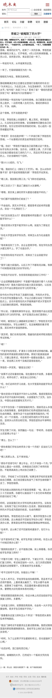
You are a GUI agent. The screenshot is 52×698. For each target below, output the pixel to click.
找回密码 (47, 10)
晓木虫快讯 (17, 28)
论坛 (14, 22)
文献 (22, 22)
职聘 (30, 22)
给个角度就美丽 (36, 667)
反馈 (29, 677)
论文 (38, 22)
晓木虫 (6, 28)
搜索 (46, 22)
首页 (6, 22)
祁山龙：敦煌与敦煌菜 (15, 667)
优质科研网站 (20, 689)
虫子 (30, 37)
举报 (20, 677)
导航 (34, 677)
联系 (12, 677)
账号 (4, 10)
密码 (4, 14)
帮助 (25, 677)
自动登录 (37, 10)
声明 (16, 677)
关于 (7, 677)
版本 (38, 677)
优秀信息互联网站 (33, 689)
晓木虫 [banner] (10, 5)
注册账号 (47, 14)
